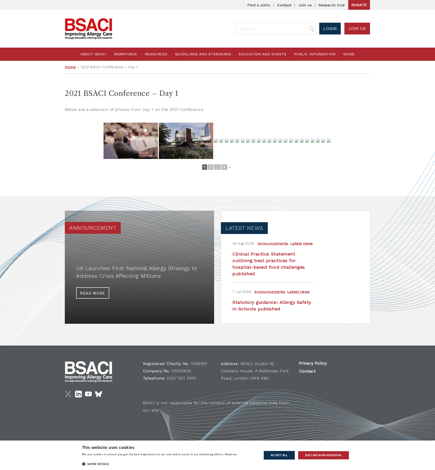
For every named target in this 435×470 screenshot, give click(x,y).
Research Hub (332, 5)
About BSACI (93, 54)
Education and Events (262, 54)
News (348, 54)
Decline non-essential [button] (323, 455)
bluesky (98, 394)
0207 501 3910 (181, 378)
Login (330, 28)
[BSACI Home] (88, 28)
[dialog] (217, 455)
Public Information (315, 54)
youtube (88, 394)
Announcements (273, 243)
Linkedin (78, 394)
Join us (305, 5)
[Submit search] (311, 28)
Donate (359, 5)
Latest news (301, 243)
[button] (169, 464)
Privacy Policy (313, 363)
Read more (92, 293)
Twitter (68, 394)
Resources (156, 54)
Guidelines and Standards (203, 54)
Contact (284, 5)
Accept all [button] (279, 455)
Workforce (125, 54)
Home (70, 67)
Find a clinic (258, 5)
